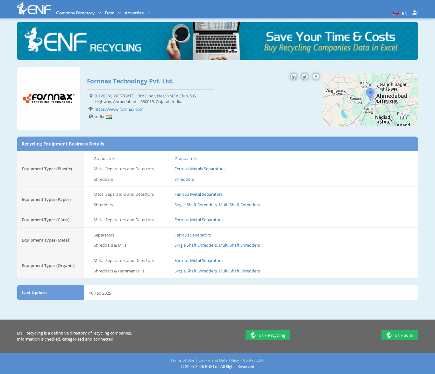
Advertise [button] (135, 12)
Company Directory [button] (76, 12)
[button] (399, 12)
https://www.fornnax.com (119, 109)
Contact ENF (254, 360)
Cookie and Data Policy (218, 360)
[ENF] (34, 8)
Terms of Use (182, 360)
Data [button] (110, 12)
